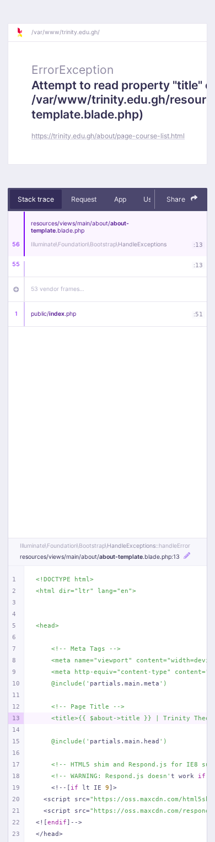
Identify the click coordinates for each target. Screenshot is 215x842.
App (120, 199)
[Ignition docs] (23, 32)
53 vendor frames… (57, 289)
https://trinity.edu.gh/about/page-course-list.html (108, 136)
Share (176, 199)
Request (83, 199)
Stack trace (36, 199)
